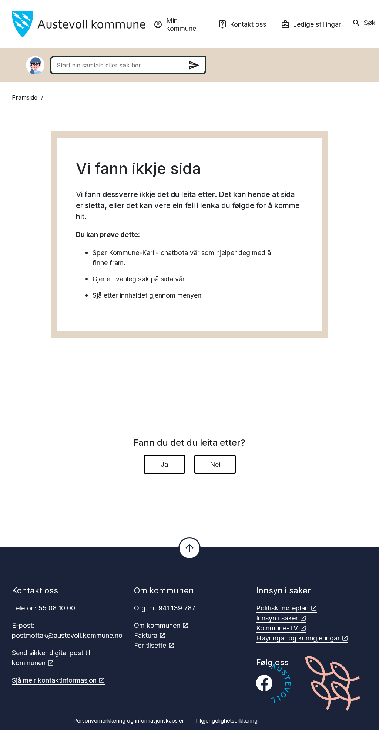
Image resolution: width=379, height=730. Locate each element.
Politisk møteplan (282, 608)
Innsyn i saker (277, 618)
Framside (24, 97)
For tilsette (150, 645)
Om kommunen (157, 625)
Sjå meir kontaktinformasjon (54, 680)
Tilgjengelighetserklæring (226, 720)
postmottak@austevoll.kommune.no (67, 635)
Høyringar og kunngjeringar (298, 638)
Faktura (145, 635)
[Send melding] (194, 65)
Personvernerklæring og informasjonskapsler (129, 720)
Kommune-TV (277, 628)
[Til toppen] (189, 548)
